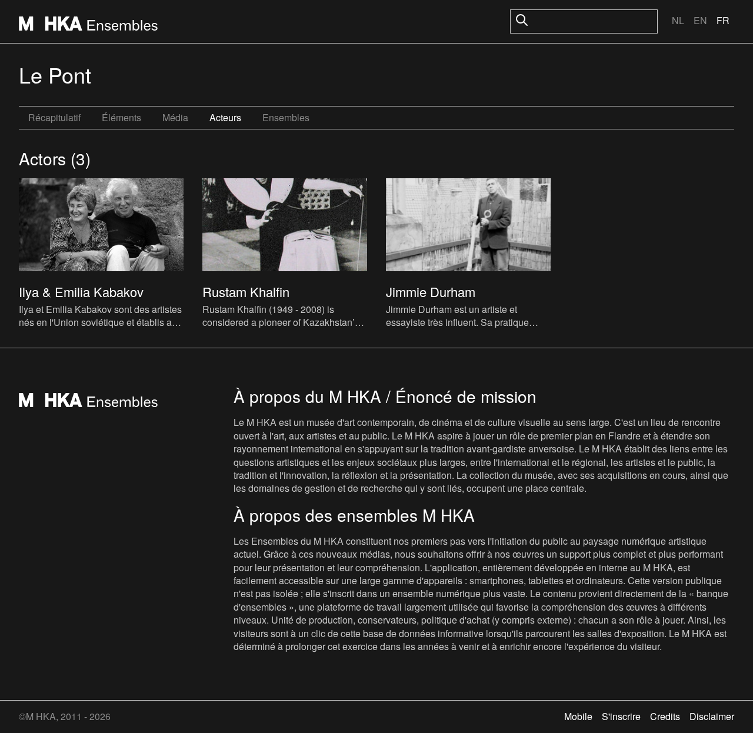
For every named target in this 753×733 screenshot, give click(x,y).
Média (175, 117)
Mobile (578, 716)
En (700, 20)
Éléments (121, 117)
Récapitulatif (54, 117)
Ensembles (285, 117)
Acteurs (225, 117)
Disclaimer (711, 716)
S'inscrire (621, 716)
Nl (678, 20)
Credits (665, 716)
